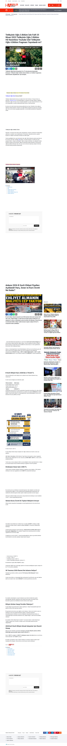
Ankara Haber (42, 5)
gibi (19, 139)
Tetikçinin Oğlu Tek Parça (12, 189)
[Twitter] (9, 69)
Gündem (32, 5)
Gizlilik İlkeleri (32, 732)
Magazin (27, 5)
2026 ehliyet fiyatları (11, 649)
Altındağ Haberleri (43, 736)
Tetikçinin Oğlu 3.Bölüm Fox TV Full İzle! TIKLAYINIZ (17, 92)
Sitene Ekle (37, 732)
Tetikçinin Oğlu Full (11, 193)
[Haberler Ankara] (12, 5)
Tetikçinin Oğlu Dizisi (10, 96)
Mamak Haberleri (43, 738)
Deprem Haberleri (10, 740)
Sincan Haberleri (10, 738)
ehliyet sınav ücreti (11, 652)
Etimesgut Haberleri (54, 736)
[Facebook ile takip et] (44, 733)
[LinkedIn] (11, 69)
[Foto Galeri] (60, 1)
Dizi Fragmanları (14, 14)
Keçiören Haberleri (32, 736)
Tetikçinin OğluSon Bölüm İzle (13, 192)
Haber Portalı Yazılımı (10, 744)
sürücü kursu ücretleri (11, 653)
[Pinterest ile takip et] (57, 733)
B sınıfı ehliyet (10, 648)
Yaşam (36, 5)
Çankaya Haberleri (21, 736)
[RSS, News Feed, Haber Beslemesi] (60, 733)
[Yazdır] (16, 69)
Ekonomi (22, 5)
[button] (36, 69)
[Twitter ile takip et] (47, 733)
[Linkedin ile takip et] (52, 733)
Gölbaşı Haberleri (21, 738)
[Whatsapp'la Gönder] (14, 69)
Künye (23, 732)
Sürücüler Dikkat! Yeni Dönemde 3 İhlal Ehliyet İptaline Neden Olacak (31, 10)
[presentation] (9, 10)
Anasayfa (8, 14)
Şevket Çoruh (13, 100)
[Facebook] (7, 69)
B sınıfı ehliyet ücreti (11, 654)
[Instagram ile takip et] (55, 733)
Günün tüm (57, 10)
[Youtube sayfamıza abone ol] (49, 733)
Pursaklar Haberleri (53, 738)
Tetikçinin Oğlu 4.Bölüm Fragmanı (13, 164)
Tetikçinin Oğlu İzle (11, 190)
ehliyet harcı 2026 (11, 651)
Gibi (8, 188)
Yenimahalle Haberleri (32, 738)
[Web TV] (58, 1)
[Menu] (49, 5)
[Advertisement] (33, 24)
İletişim (27, 732)
